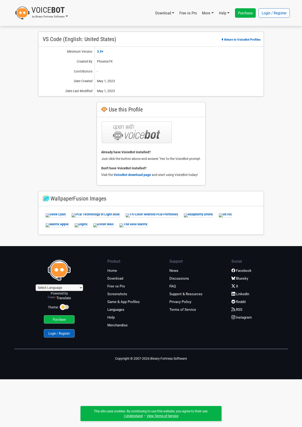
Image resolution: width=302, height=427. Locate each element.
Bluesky (242, 278)
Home (112, 271)
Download (115, 278)
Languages (115, 309)
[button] (41, 13)
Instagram (244, 317)
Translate (63, 298)
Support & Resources (185, 294)
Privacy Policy (180, 302)
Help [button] (222, 13)
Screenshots (117, 294)
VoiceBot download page (132, 175)
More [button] (206, 13)
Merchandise (117, 325)
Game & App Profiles (123, 302)
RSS (239, 309)
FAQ (172, 286)
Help (111, 317)
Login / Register (274, 13)
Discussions (179, 278)
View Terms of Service (162, 416)
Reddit (241, 302)
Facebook (244, 271)
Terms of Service (182, 309)
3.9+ (100, 51)
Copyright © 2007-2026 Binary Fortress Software (151, 358)
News (173, 271)
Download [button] (163, 13)
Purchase (245, 13)
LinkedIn (242, 294)
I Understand (133, 416)
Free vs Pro (188, 13)
